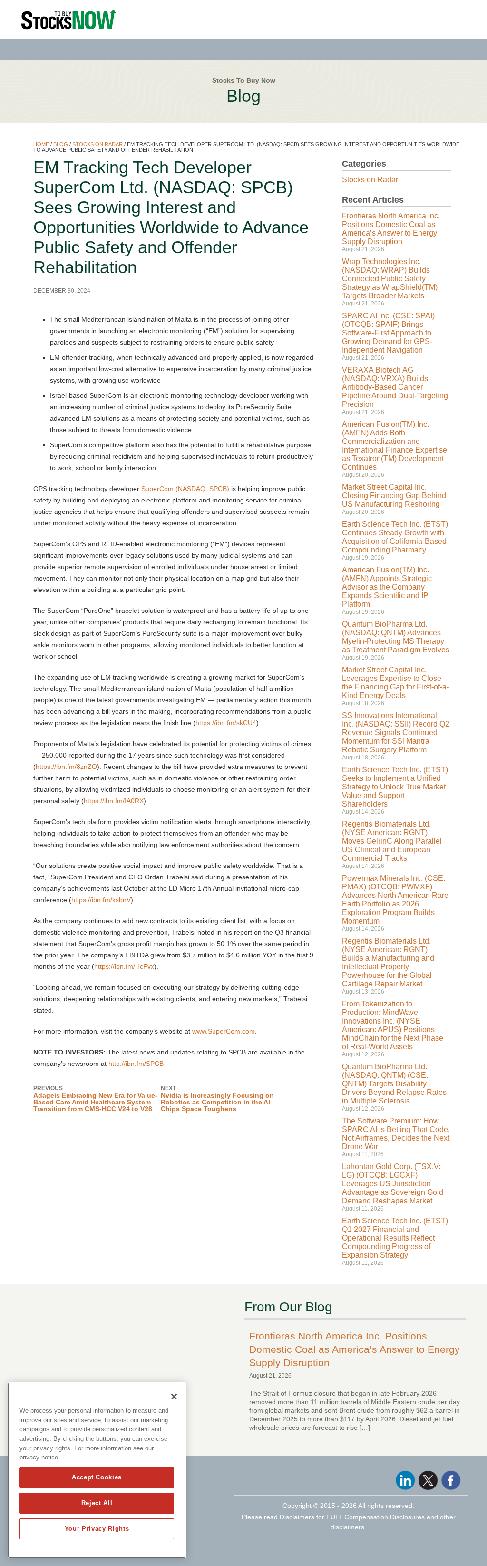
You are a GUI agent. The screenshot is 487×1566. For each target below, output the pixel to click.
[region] (97, 1470)
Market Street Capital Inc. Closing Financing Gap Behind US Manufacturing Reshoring (394, 495)
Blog (60, 144)
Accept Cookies (97, 1477)
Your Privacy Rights (97, 1528)
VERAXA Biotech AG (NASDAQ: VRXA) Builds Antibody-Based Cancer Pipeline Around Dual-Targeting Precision (395, 387)
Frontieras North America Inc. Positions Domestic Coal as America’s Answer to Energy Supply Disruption (391, 229)
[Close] (174, 1396)
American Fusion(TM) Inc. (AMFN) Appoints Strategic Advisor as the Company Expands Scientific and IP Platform (387, 587)
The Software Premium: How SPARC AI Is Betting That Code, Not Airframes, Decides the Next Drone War (396, 1134)
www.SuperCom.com (223, 1031)
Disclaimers (297, 1517)
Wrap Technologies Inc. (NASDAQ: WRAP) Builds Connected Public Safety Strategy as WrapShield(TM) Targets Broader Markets (390, 278)
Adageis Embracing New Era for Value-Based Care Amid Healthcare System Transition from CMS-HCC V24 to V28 (95, 1099)
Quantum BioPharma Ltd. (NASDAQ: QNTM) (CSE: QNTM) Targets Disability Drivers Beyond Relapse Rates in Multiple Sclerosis (394, 1084)
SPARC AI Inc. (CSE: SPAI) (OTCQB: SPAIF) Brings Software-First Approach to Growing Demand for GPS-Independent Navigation (388, 333)
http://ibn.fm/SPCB (136, 1063)
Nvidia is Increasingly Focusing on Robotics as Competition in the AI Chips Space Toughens (217, 1099)
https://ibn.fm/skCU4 (225, 723)
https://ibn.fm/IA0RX (114, 801)
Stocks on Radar (97, 144)
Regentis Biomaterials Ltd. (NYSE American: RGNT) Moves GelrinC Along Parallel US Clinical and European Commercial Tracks (392, 841)
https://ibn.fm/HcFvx (124, 966)
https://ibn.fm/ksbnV (101, 900)
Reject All (97, 1503)
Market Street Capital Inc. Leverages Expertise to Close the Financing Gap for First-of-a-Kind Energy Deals (395, 682)
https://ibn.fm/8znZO (66, 766)
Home (41, 144)
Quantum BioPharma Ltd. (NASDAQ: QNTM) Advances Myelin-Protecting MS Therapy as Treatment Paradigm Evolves (395, 637)
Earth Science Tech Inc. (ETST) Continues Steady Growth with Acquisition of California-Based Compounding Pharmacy (395, 537)
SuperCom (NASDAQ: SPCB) (185, 488)
